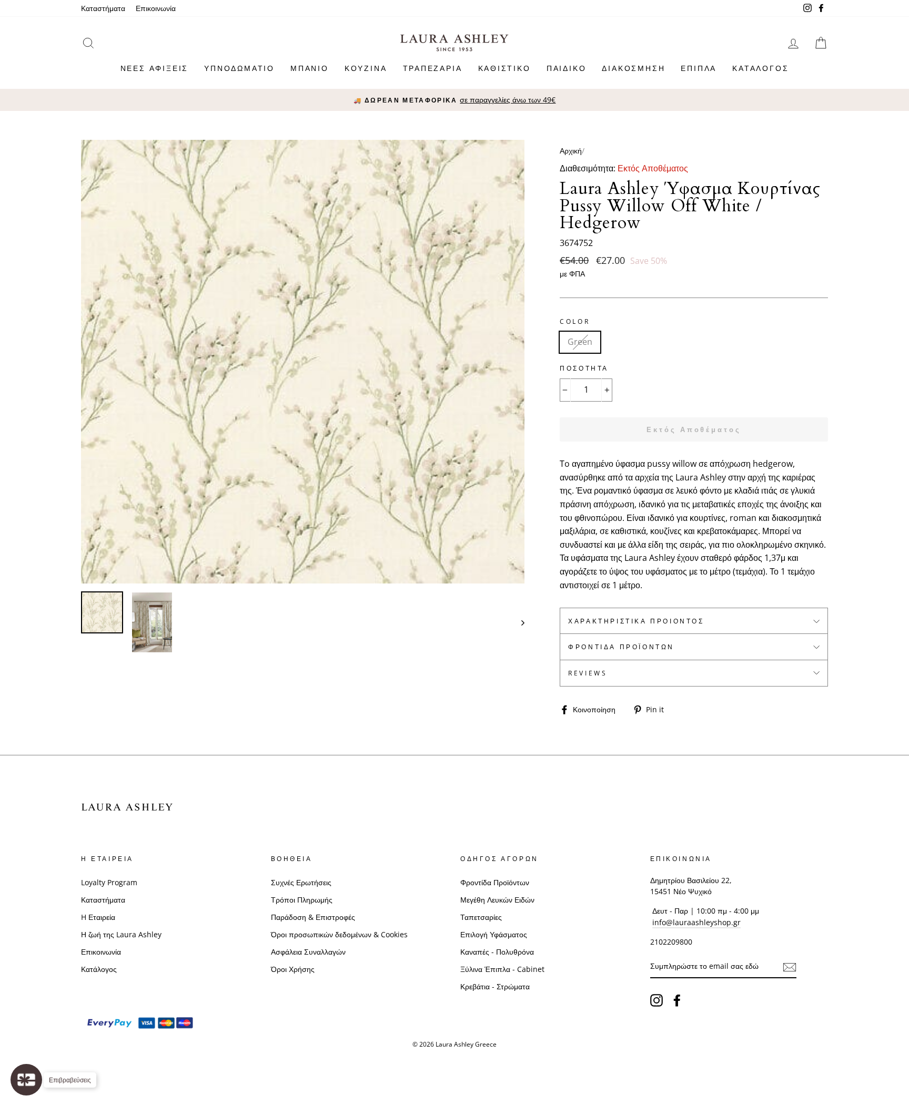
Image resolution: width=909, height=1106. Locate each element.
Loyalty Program (109, 882)
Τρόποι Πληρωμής (301, 900)
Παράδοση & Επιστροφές (313, 917)
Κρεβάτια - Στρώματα (495, 986)
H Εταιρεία (98, 917)
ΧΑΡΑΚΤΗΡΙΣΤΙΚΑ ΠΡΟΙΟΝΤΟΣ (636, 621)
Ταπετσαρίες (481, 917)
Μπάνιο (309, 68)
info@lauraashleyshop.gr (696, 922)
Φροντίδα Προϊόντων (621, 646)
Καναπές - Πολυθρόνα (497, 952)
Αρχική (571, 151)
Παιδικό (567, 68)
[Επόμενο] (517, 622)
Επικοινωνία (156, 8)
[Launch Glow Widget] (26, 1079)
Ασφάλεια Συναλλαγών (308, 952)
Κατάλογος (760, 68)
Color (575, 321)
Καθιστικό (504, 68)
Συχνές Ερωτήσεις (301, 882)
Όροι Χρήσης (293, 969)
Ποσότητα (584, 368)
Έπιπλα (698, 68)
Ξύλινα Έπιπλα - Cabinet (502, 969)
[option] (454, 100)
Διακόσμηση (633, 68)
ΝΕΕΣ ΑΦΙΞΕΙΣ (154, 68)
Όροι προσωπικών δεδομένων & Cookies (339, 934)
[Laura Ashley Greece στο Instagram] (656, 1000)
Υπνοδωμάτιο (239, 68)
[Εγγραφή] (789, 967)
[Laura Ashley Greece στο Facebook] (677, 1000)
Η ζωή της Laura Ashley (121, 934)
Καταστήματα (103, 8)
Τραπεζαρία (432, 68)
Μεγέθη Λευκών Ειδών (497, 900)
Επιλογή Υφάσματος (493, 934)
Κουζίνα (366, 68)
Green (580, 341)
